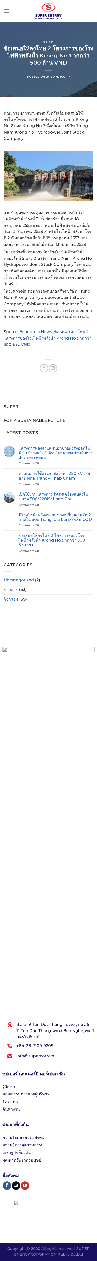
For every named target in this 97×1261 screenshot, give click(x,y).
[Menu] (7, 11)
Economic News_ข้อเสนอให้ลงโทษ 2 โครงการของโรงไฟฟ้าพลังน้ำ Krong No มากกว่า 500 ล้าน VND (47, 338)
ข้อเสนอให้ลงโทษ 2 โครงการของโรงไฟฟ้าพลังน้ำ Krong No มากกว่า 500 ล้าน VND (52, 540)
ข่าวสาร (48, 41)
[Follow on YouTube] (25, 1185)
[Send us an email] (16, 1185)
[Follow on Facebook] (7, 1185)
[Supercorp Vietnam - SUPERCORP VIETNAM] (48, 11)
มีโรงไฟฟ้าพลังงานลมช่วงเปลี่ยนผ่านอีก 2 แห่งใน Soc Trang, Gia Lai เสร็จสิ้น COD (55, 517)
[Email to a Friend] (53, 368)
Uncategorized (19, 580)
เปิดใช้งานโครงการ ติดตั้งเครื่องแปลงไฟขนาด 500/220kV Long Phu (53, 496)
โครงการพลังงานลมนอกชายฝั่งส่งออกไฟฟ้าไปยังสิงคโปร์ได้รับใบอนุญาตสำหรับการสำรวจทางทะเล (56, 453)
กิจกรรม (11, 599)
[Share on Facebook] (44, 368)
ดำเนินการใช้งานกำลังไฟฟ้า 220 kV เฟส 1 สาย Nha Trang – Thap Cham (56, 476)
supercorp (60, 76)
